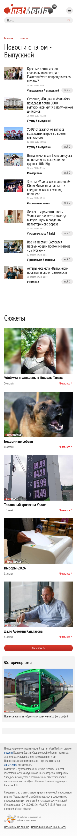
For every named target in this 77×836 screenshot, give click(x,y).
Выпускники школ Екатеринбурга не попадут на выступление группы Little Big (49, 159)
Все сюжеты (38, 648)
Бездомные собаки (18, 441)
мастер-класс (37, 233)
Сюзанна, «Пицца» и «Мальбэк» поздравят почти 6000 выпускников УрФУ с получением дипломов (50, 105)
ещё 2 (67, 90)
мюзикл (50, 260)
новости (8, 752)
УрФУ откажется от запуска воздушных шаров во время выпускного (46, 133)
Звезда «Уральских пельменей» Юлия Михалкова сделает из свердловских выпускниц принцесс (48, 187)
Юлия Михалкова (39, 203)
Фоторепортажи (18, 662)
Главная (8, 38)
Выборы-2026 (15, 568)
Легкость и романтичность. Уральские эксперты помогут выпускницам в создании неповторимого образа (46, 217)
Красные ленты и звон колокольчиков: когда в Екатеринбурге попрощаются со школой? (49, 74)
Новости (23, 38)
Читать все (64, 383)
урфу (32, 121)
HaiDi (52, 233)
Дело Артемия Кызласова (23, 631)
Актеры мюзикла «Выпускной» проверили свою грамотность (47, 270)
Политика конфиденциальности (48, 827)
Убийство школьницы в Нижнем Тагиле (33, 378)
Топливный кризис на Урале (25, 505)
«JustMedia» (10, 765)
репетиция (35, 260)
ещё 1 (67, 146)
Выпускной (52, 90)
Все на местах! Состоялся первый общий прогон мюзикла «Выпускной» (48, 246)
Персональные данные (16, 827)
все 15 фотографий (57, 716)
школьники (36, 90)
